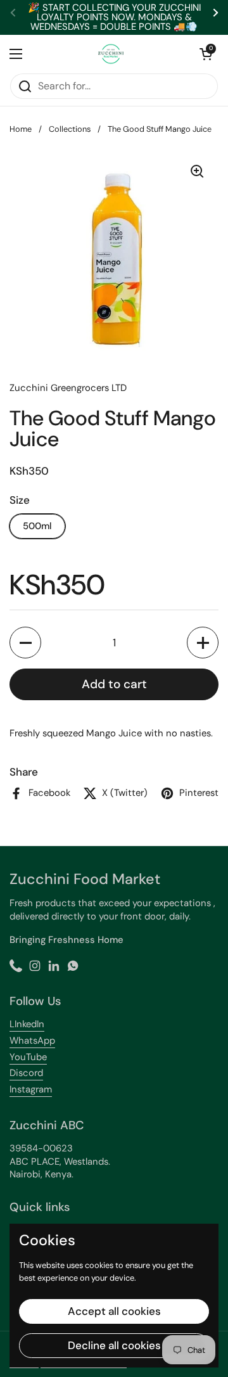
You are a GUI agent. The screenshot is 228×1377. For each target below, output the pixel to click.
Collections (70, 129)
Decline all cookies (114, 1345)
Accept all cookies (114, 1311)
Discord (26, 1072)
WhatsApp (32, 1040)
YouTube (28, 1057)
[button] (205, 54)
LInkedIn (27, 1024)
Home (21, 129)
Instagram (31, 1089)
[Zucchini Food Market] (110, 54)
